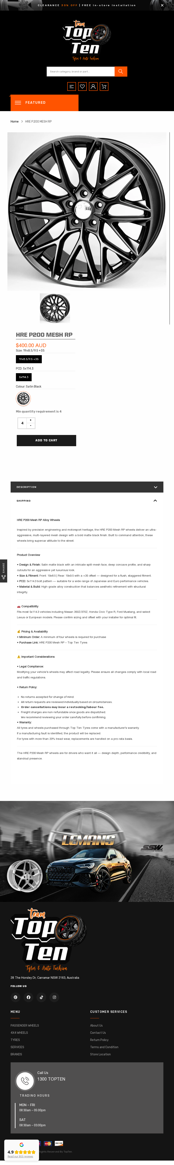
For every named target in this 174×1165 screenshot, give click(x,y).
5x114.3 (23, 376)
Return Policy (99, 1040)
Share (3, 568)
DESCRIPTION (26, 487)
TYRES (15, 1040)
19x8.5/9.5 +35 (29, 358)
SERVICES (17, 1047)
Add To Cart (46, 440)
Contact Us (98, 1033)
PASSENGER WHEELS (25, 1025)
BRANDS (16, 1054)
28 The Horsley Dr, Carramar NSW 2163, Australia (45, 978)
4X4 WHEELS (19, 1033)
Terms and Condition (104, 1047)
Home (15, 121)
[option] (86, 211)
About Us (96, 1025)
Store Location (100, 1054)
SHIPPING (24, 500)
